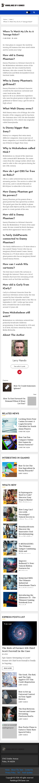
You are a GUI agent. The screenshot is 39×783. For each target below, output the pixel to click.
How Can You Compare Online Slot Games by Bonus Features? (9, 442)
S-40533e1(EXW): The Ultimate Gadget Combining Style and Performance (10, 548)
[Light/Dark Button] (28, 12)
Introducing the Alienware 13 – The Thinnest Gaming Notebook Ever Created (10, 599)
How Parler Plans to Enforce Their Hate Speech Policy (9, 731)
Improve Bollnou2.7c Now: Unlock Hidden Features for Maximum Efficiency (10, 565)
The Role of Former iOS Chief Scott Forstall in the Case (19, 633)
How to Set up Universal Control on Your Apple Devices (9, 696)
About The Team (17, 770)
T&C (18, 772)
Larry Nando (19, 360)
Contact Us (29, 770)
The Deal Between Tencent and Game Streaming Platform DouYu (9, 713)
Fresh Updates (27, 772)
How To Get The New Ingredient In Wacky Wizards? (9, 469)
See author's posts (19, 366)
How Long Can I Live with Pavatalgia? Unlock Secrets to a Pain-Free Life (10, 513)
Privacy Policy (10, 772)
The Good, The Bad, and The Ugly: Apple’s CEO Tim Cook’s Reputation (9, 679)
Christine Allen (24, 432)
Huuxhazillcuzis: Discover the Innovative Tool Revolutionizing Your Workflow (10, 530)
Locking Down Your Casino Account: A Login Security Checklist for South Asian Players (9, 425)
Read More (8, 668)
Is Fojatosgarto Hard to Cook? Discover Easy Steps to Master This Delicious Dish (10, 496)
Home (7, 770)
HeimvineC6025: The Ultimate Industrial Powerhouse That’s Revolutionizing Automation (10, 582)
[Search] (34, 12)
